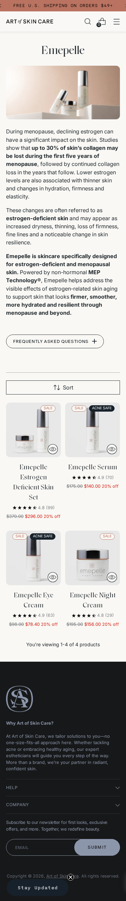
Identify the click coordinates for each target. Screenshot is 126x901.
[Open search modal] (87, 21)
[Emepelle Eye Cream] (33, 558)
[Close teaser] (70, 877)
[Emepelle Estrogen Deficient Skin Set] (33, 430)
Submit (97, 847)
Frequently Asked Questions (51, 341)
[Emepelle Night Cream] (92, 558)
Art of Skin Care (62, 876)
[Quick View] (53, 449)
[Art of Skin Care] (29, 21)
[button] (38, 887)
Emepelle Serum (92, 467)
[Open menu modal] (116, 21)
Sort (68, 387)
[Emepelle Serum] (92, 430)
